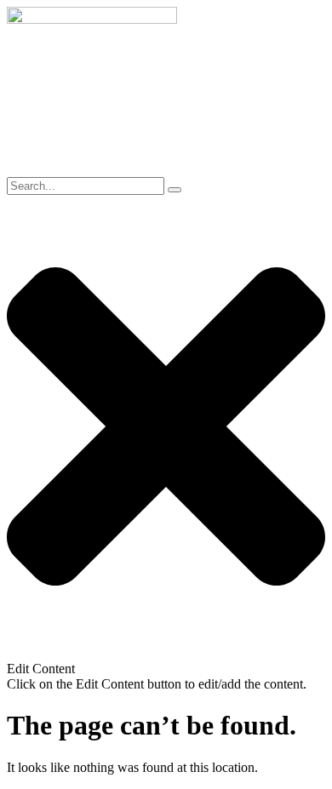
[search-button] (174, 189)
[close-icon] (166, 653)
